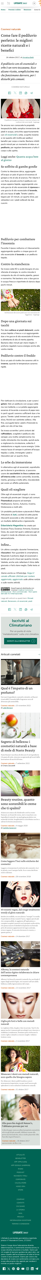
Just (15, 514)
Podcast (20, 1172)
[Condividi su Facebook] (9, 93)
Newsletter (20, 1158)
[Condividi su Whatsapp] (26, 93)
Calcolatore (20, 1183)
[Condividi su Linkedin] (20, 93)
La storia (20, 1210)
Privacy (20, 1217)
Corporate (20, 1179)
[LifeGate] (20, 3)
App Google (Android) (20, 1165)
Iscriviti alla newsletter (18, 641)
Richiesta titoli (20, 1176)
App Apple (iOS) (20, 1162)
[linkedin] (32, 1268)
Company (20, 1199)
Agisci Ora (20, 1186)
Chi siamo (20, 1206)
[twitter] (8, 1268)
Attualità (20, 1155)
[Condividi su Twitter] (15, 93)
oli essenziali (10, 134)
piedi (30, 601)
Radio (20, 1169)
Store (11, 3)
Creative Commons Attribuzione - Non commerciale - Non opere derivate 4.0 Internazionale (19, 592)
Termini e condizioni (20, 1224)
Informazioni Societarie (20, 1220)
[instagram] (27, 1268)
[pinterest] (13, 1268)
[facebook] (4, 1268)
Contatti (20, 1203)
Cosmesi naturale (11, 29)
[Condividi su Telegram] (31, 93)
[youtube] (23, 1268)
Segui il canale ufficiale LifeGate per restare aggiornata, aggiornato (18, 576)
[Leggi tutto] (38, 654)
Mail (20, 1213)
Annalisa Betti (28, 57)
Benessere (12, 601)
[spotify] (18, 1268)
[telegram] (37, 1268)
